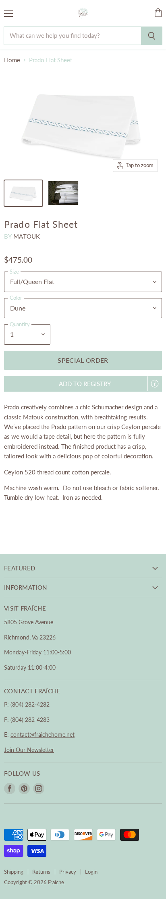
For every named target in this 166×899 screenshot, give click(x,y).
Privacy (67, 871)
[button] (83, 384)
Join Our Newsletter (29, 749)
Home (12, 60)
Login (91, 871)
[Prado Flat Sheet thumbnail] (23, 193)
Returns (41, 871)
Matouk (26, 236)
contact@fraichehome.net (42, 734)
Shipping (13, 871)
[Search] (151, 36)
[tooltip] (155, 384)
